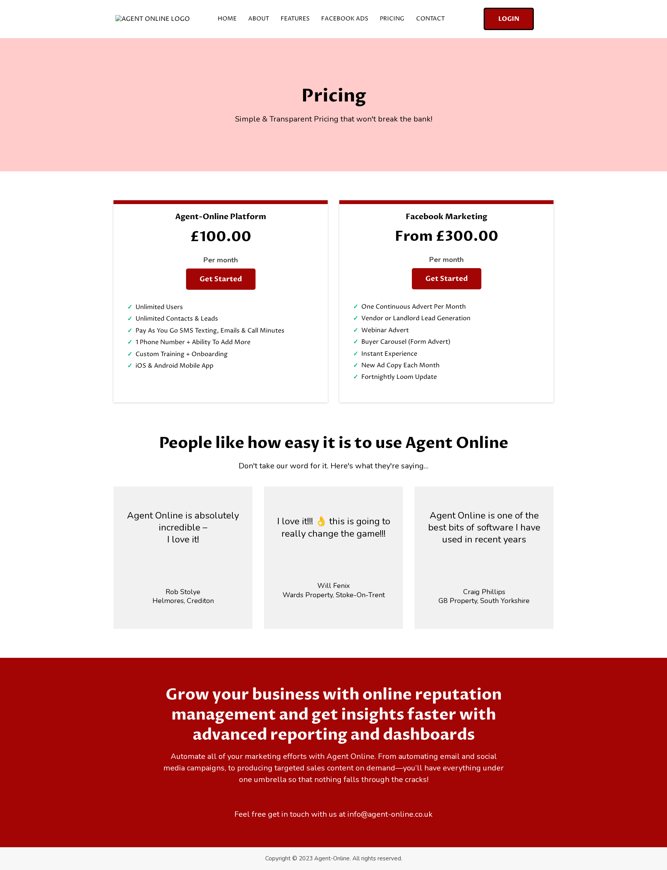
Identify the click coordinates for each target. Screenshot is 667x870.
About (258, 19)
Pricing (392, 19)
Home (227, 19)
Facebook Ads (344, 19)
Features (295, 19)
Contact (430, 19)
